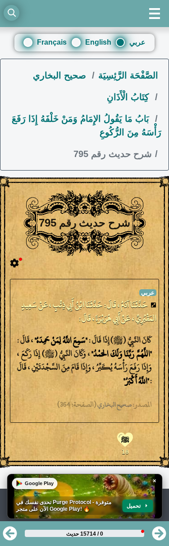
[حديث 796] (159, 536)
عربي (137, 42)
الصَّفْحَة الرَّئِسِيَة (128, 75)
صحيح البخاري (61, 75)
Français (52, 42)
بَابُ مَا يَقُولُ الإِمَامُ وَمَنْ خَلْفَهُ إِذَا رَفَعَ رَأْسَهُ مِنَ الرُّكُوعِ (86, 125)
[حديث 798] (10, 536)
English (98, 42)
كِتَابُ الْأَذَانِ (129, 97)
